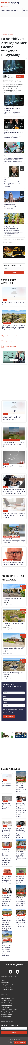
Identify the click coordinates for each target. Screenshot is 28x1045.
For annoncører (5, 982)
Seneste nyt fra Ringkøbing (8, 998)
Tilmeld (14, 272)
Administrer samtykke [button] (7, 989)
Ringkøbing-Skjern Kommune (9, 1009)
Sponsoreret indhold (6, 1014)
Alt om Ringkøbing (6, 1016)
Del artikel (19, 76)
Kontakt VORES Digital (7, 987)
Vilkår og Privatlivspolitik (7, 985)
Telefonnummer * (7, 690)
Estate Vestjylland (7, 604)
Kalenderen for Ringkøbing (8, 1003)
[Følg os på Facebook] (10, 972)
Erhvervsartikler (5, 1007)
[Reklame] (14, 252)
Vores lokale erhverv (6, 1000)
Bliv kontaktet (9, 717)
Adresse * (5, 702)
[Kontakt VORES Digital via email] (17, 972)
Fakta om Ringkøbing (6, 1005)
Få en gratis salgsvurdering (8, 1012)
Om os (2, 980)
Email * (5, 696)
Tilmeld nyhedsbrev (20, 1042)
